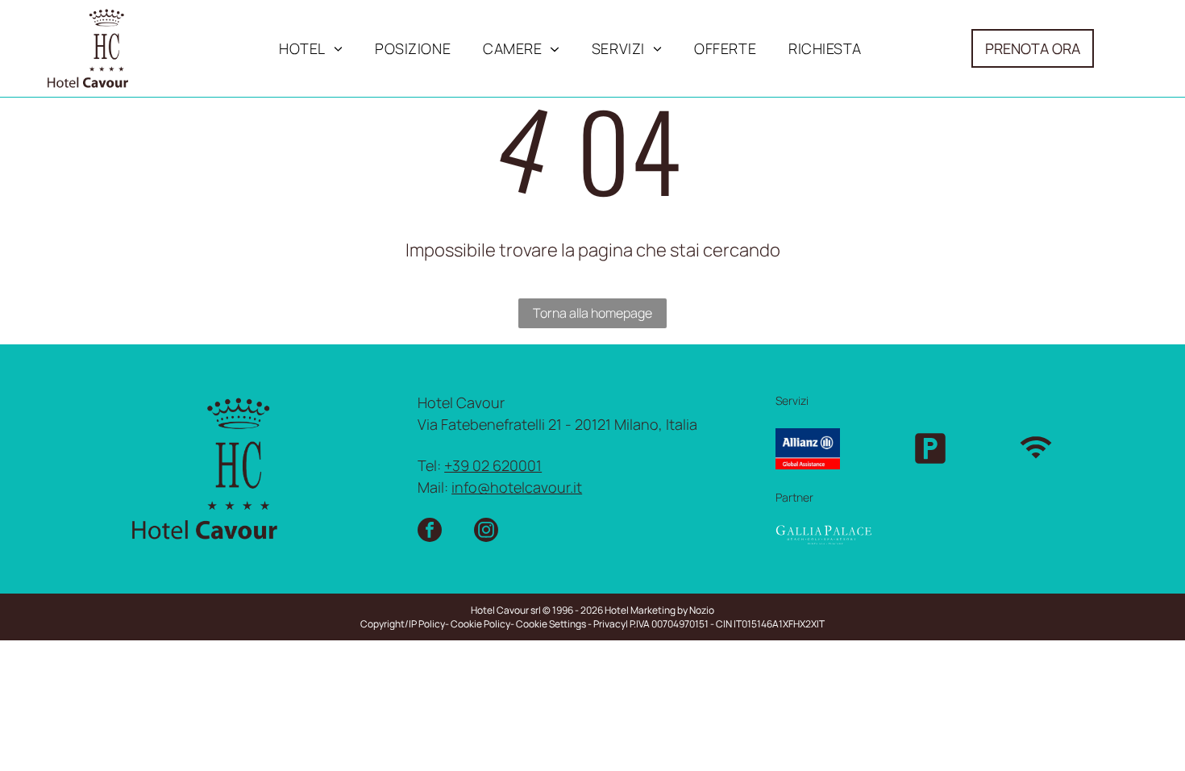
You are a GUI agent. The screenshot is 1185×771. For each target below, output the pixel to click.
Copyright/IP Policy (402, 624)
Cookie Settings (551, 624)
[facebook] (430, 532)
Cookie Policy (480, 624)
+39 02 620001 (493, 465)
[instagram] (486, 532)
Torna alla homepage (592, 313)
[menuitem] (311, 48)
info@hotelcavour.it (516, 487)
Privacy (609, 624)
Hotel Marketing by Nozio (659, 610)
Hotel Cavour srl (506, 610)
